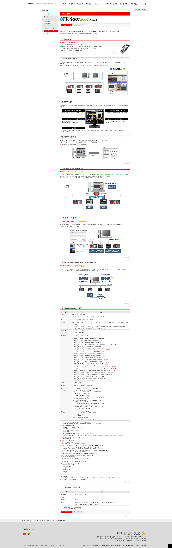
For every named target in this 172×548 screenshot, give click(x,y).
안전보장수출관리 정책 (139, 545)
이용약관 (85, 545)
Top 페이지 (127, 163)
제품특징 (46, 16)
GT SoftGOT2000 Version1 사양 (89, 33)
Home (65, 4)
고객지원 (88, 4)
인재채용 (134, 4)
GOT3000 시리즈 (49, 21)
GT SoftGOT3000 (49, 28)
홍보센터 (126, 4)
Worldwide (145, 4)
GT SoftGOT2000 (49, 30)
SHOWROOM (106, 4)
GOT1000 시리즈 (49, 26)
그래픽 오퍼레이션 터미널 (40, 520)
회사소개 (72, 4)
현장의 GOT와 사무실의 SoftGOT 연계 (81, 31)
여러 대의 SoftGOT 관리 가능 (98, 31)
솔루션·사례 (117, 4)
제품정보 (80, 4)
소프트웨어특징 (47, 33)
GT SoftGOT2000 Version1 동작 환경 (70, 33)
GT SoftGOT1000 (78, 25)
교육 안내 (97, 4)
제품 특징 (47, 19)
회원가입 (137, 9)
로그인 (144, 9)
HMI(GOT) (46, 14)
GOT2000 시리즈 (49, 23)
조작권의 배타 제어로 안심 (113, 31)
